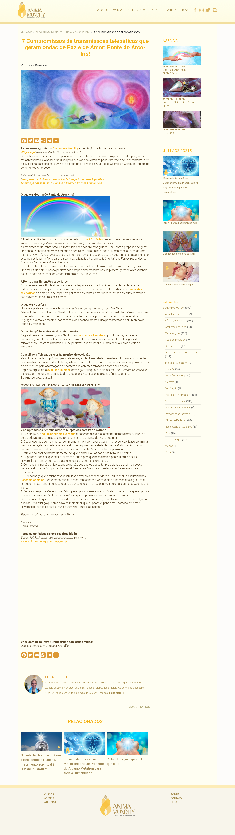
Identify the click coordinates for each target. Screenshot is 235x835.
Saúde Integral (173, 439)
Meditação (171, 388)
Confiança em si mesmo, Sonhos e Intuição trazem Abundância (61, 183)
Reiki (167, 433)
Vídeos (169, 445)
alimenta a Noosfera (92, 335)
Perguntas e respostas (178, 407)
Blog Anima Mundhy (49, 32)
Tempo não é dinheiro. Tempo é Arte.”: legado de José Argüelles (63, 179)
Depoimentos (172, 346)
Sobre (156, 10)
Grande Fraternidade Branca (181, 352)
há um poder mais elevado (58, 433)
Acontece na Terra (175, 314)
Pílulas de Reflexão (176, 420)
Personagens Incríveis (177, 414)
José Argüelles (93, 239)
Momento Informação (177, 394)
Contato (171, 10)
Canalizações (172, 333)
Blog (185, 10)
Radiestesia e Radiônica (178, 426)
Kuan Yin (170, 369)
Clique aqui (28, 152)
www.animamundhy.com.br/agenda (44, 541)
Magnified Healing (175, 375)
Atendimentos (137, 10)
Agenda (117, 10)
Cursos (102, 10)
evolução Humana (59, 370)
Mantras (169, 382)
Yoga (168, 452)
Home (28, 32)
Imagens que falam (176, 362)
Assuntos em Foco (176, 326)
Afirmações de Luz (175, 320)
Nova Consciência (78, 32)
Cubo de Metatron (175, 339)
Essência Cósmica (32, 480)
